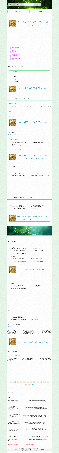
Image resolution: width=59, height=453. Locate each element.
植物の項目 (18, 11)
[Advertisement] (24, 36)
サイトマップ (35, 449)
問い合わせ (42, 449)
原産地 (11, 172)
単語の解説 (41, 11)
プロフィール (17, 449)
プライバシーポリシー (26, 449)
